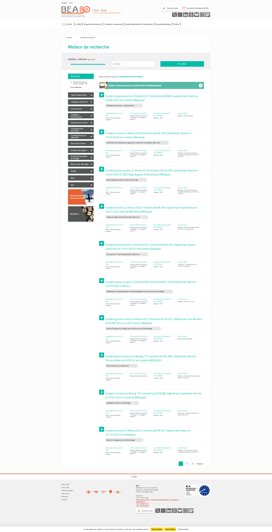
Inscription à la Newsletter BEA (198, 8)
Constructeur (76, 109)
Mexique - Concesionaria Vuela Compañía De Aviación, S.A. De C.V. (188, 451)
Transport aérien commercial (138, 376)
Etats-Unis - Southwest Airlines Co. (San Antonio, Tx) (188, 414)
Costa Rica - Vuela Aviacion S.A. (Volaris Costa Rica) (187, 265)
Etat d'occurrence (78, 143)
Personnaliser (183, 529)
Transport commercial (113, 24)
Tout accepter (157, 529)
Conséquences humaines (77, 129)
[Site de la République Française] (191, 496)
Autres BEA (65, 484)
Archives (64, 499)
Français (64, 3)
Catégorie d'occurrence (76, 116)
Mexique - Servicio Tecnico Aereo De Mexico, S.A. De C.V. (189, 377)
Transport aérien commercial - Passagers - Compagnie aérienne (138, 117)
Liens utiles (65, 487)
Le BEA (78, 24)
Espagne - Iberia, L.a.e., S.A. (186, 302)
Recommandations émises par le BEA (78, 196)
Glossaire (74, 214)
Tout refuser (170, 529)
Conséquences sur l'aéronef (78, 136)
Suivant (200, 463)
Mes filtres (75, 76)
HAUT (135, 477)
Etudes (176, 24)
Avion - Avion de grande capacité (113, 119)
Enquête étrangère (79, 150)
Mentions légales (67, 490)
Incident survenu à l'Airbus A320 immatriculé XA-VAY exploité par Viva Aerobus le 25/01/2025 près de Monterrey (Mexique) (152, 210)
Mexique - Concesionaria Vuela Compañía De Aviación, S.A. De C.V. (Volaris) (188, 154)
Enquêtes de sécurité (93, 24)
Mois (73, 178)
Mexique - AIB (158, 118)
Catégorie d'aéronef (79, 102)
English (71, 3)
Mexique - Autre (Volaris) (185, 116)
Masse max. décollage (80, 164)
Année (73, 171)
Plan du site (65, 494)
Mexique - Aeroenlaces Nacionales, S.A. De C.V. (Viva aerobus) (188, 228)
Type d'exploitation (79, 95)
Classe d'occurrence (79, 122)
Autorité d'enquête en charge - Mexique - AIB (80, 83)
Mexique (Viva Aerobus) (185, 339)
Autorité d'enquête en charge (79, 157)
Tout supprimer (76, 87)
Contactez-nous (172, 8)
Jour (72, 185)
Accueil (69, 24)
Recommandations (163, 24)
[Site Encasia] (204, 496)
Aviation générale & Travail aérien (139, 24)
